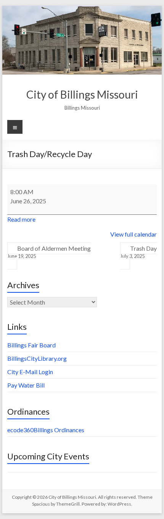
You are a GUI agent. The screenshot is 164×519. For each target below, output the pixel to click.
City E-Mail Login (30, 371)
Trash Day (138, 252)
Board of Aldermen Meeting (49, 252)
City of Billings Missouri (82, 94)
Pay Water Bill (26, 385)
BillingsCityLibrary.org (37, 358)
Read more (21, 219)
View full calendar (133, 234)
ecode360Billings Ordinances (45, 429)
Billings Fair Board (31, 345)
